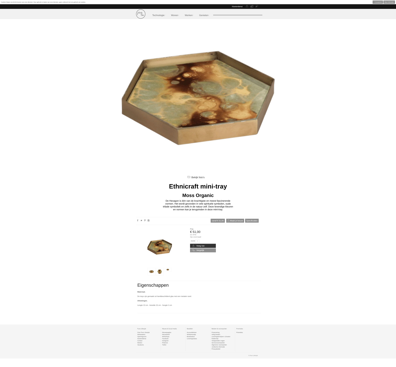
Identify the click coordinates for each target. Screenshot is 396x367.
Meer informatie (389, 2)
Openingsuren (141, 336)
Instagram (165, 341)
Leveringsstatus (192, 338)
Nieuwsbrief (166, 334)
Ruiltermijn (215, 338)
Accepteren (378, 2)
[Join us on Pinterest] (145, 221)
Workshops (165, 336)
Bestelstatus (191, 336)
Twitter (164, 345)
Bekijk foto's (197, 177)
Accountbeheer (192, 332)
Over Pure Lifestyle (143, 332)
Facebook (165, 338)
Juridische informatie (218, 347)
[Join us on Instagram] (148, 221)
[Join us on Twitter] (141, 221)
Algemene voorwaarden (219, 345)
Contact (139, 341)
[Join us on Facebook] (138, 221)
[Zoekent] (257, 6)
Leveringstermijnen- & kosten (221, 336)
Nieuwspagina (166, 332)
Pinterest (165, 343)
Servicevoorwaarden (218, 343)
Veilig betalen (216, 334)
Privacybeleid (216, 349)
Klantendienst (237, 7)
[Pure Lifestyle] (140, 14)
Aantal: (193, 241)
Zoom (159, 247)
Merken (139, 343)
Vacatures (140, 345)
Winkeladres (141, 334)
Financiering (215, 332)
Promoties (239, 332)
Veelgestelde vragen (218, 341)
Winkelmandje (191, 334)
